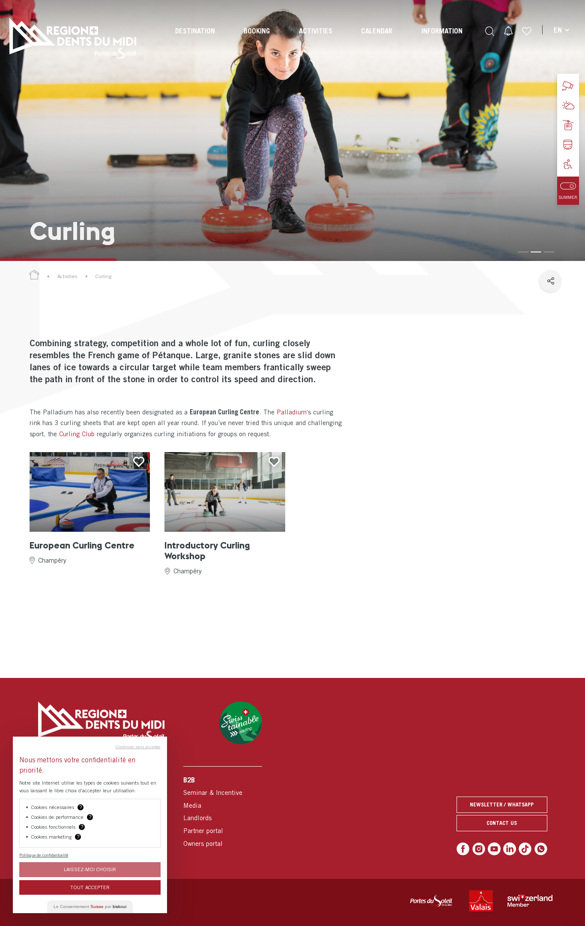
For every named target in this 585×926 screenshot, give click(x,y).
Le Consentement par (90, 906)
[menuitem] (195, 38)
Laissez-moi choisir (90, 869)
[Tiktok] (525, 848)
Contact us (502, 823)
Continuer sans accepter (138, 746)
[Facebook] (463, 848)
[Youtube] (494, 848)
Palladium (292, 412)
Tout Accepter (90, 887)
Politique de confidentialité (43, 854)
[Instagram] (478, 848)
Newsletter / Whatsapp (502, 804)
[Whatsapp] (540, 848)
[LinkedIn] (509, 848)
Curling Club (77, 434)
